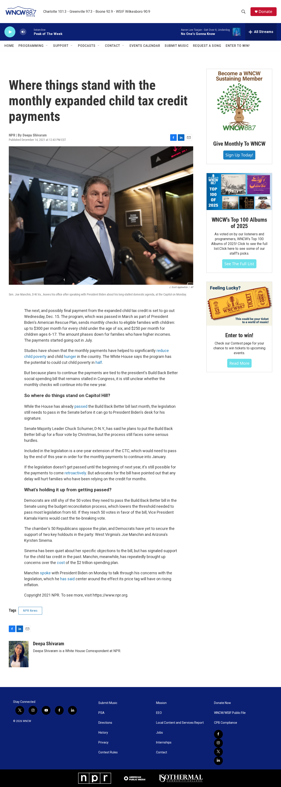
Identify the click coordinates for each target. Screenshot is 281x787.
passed (80, 406)
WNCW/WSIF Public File (230, 712)
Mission (161, 703)
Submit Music (177, 45)
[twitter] (218, 751)
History (103, 732)
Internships (163, 742)
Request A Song (207, 45)
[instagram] (218, 743)
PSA (101, 712)
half (98, 362)
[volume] (23, 32)
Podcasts (86, 45)
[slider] (30, 31)
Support (60, 45)
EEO (159, 712)
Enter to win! (239, 335)
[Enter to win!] (239, 304)
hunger (70, 356)
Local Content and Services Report (180, 722)
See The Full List (239, 263)
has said (67, 579)
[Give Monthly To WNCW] (239, 101)
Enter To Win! (238, 45)
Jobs (159, 732)
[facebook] (218, 734)
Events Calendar (145, 45)
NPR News (30, 610)
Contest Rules (108, 752)
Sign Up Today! (239, 155)
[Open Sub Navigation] (47, 45)
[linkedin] (218, 760)
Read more (239, 363)
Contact (112, 45)
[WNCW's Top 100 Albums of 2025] (239, 191)
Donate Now (222, 703)
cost (61, 562)
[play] (9, 31)
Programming (31, 45)
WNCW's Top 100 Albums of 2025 (239, 223)
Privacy (103, 742)
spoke (45, 573)
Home (9, 45)
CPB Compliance (225, 722)
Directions (105, 722)
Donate (265, 11)
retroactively (75, 473)
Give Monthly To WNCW (239, 143)
